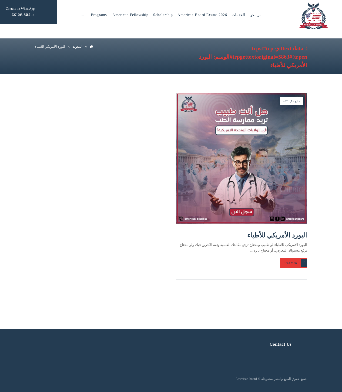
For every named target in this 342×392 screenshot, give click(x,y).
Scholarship (163, 15)
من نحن (255, 15)
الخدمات (238, 15)
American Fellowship (130, 15)
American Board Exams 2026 (202, 15)
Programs (99, 15)
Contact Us (280, 344)
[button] (82, 14)
